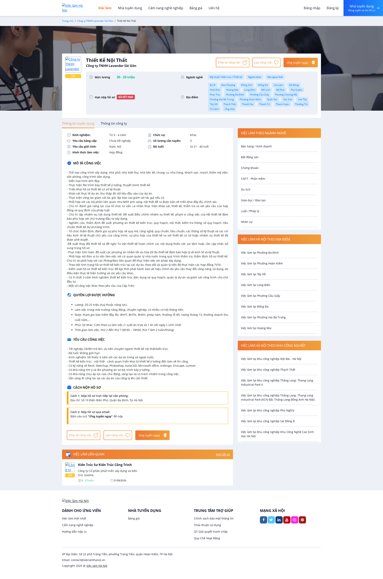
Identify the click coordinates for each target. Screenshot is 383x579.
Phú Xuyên (296, 89)
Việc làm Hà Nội (96, 566)
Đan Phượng (228, 85)
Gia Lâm (278, 85)
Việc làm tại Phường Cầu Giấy (260, 296)
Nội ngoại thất (275, 77)
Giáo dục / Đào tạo (253, 200)
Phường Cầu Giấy (259, 94)
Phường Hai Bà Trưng (222, 99)
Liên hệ (214, 8)
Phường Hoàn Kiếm (250, 99)
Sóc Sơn (287, 99)
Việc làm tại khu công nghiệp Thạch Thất (268, 369)
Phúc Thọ (215, 94)
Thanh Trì (264, 104)
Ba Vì (212, 85)
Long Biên (249, 89)
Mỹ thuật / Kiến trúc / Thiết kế (226, 77)
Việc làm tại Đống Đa (254, 306)
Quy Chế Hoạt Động (207, 538)
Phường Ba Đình (235, 94)
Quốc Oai (272, 99)
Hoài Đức (215, 89)
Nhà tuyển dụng (130, 8)
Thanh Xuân (282, 104)
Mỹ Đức (280, 89)
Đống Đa (263, 85)
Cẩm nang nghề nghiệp (165, 8)
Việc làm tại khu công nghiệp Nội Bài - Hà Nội (271, 359)
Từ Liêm (214, 109)
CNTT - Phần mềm (253, 179)
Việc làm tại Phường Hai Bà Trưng (263, 317)
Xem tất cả (223, 454)
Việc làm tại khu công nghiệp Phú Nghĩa (267, 410)
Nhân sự (246, 222)
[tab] (78, 123)
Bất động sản (250, 157)
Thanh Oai (247, 104)
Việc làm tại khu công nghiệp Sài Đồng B (268, 421)
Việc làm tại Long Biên (255, 285)
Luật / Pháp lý (250, 211)
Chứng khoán (250, 168)
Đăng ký (333, 8)
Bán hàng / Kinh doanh (256, 146)
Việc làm (105, 8)
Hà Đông (294, 85)
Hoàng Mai (232, 89)
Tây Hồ (214, 104)
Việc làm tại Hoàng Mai (256, 328)
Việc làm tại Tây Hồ (253, 274)
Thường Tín (301, 104)
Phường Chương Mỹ (286, 94)
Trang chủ (67, 21)
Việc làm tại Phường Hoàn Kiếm (262, 263)
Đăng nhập (312, 8)
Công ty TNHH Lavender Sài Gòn (95, 21)
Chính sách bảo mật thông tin (214, 518)
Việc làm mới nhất (74, 518)
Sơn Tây (302, 99)
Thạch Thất (230, 104)
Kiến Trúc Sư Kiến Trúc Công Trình (105, 465)
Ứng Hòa (230, 109)
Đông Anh (246, 85)
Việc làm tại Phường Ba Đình (260, 252)
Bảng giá (196, 8)
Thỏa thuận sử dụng (207, 525)
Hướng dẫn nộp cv (74, 531)
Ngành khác (254, 77)
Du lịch (245, 189)
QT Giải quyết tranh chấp (211, 531)
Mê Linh (265, 89)
